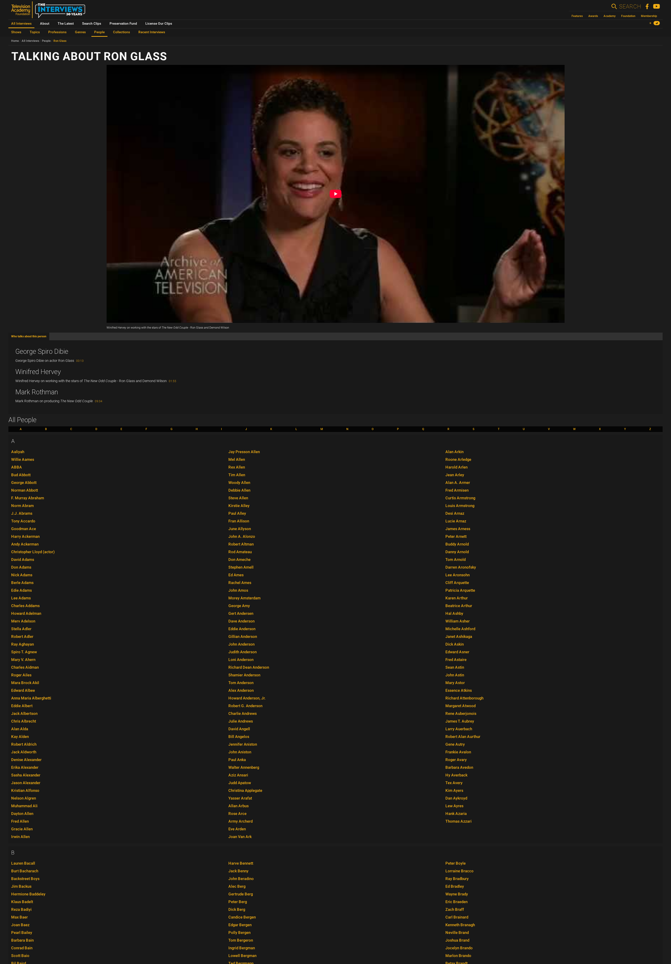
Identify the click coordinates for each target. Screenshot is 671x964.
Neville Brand (457, 932)
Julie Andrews (240, 721)
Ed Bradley (454, 886)
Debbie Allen (239, 490)
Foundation (628, 16)
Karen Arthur (456, 598)
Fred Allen (20, 821)
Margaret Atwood (460, 706)
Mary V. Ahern (23, 659)
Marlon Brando (458, 956)
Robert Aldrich (24, 744)
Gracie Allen (22, 829)
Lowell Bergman (242, 956)
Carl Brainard (456, 917)
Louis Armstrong (459, 506)
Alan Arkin (454, 452)
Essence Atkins (458, 690)
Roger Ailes (21, 675)
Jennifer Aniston (242, 744)
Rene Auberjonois (460, 713)
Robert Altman (241, 544)
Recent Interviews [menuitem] (151, 32)
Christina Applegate (245, 790)
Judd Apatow (239, 783)
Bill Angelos (238, 736)
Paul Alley (237, 513)
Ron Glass (59, 41)
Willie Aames (22, 459)
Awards (593, 16)
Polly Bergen (239, 932)
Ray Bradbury (457, 879)
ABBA (16, 467)
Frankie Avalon (458, 752)
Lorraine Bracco (459, 871)
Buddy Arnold (457, 544)
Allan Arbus (238, 806)
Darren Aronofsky (460, 567)
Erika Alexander (24, 767)
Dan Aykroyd (456, 798)
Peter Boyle (455, 863)
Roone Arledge (458, 459)
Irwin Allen (20, 837)
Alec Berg (237, 886)
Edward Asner (457, 652)
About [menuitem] (44, 24)
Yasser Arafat (240, 798)
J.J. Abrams (21, 513)
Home (15, 41)
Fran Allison (238, 521)
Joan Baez (20, 925)
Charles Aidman (25, 667)
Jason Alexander (25, 783)
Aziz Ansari (238, 775)
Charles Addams (25, 606)
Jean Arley (454, 475)
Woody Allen (239, 482)
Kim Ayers (454, 790)
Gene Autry (455, 744)
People (46, 41)
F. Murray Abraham (27, 498)
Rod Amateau (240, 552)
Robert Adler (22, 636)
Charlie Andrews (242, 713)
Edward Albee (23, 690)
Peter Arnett (456, 536)
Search (630, 6)
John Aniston (239, 752)
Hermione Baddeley (28, 894)
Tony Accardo (23, 521)
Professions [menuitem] (57, 32)
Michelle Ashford (460, 629)
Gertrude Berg (240, 894)
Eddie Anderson (241, 629)
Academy (610, 16)
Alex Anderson (241, 690)
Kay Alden (20, 736)
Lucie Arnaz (455, 521)
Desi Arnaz (454, 513)
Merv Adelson (23, 621)
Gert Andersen (240, 613)
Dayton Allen (22, 813)
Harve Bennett (240, 863)
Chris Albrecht (23, 721)
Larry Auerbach (458, 729)
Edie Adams (21, 590)
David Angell (239, 729)
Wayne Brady (456, 894)
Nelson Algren (23, 798)
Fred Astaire (456, 659)
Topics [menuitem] (35, 32)
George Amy (239, 606)
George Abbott (24, 482)
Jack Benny (238, 871)
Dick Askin (454, 644)
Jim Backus (21, 886)
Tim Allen (236, 475)
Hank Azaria (456, 813)
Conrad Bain (22, 948)
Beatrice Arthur (458, 606)
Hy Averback (456, 775)
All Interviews (30, 41)
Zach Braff (454, 909)
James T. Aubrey (459, 721)
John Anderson (241, 644)
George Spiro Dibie (41, 351)
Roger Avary (456, 760)
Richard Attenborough (464, 698)
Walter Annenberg (243, 767)
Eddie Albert (22, 706)
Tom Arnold (455, 559)
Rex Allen (236, 467)
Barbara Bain (22, 940)
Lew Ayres (454, 806)
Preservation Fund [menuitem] (123, 24)
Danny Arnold (457, 552)
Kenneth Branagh (460, 925)
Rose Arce (237, 813)
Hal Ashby (454, 613)
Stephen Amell (241, 567)
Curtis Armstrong (460, 498)
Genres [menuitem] (80, 32)
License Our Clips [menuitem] (158, 24)
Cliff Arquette (457, 582)
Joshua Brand (457, 940)
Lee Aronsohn (457, 575)
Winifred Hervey (38, 372)
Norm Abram (22, 506)
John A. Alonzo (241, 536)
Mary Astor (455, 683)
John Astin (454, 675)
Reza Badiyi (21, 909)
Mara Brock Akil (25, 683)
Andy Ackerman (25, 544)
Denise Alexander (26, 760)
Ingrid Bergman (241, 948)
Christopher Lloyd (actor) (33, 552)
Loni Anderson (241, 659)
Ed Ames (236, 575)
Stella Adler (21, 629)
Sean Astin (454, 667)
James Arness (457, 529)
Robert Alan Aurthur (462, 736)
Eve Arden (237, 829)
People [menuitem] (99, 32)
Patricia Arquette (460, 590)
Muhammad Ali (24, 806)
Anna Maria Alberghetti (31, 698)
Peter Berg (237, 902)
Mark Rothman (36, 392)
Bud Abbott (21, 475)
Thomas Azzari (458, 821)
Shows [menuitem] (16, 32)
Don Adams (21, 567)
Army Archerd (240, 821)
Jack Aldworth (23, 752)
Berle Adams (22, 582)
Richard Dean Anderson (248, 667)
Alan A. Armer (457, 482)
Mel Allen (236, 459)
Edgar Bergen (240, 925)
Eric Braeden (456, 902)
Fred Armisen (457, 490)
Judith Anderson (242, 652)
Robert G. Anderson (245, 706)
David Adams (22, 559)
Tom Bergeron (240, 940)
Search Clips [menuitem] (91, 24)
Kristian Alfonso (25, 790)
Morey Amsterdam (244, 598)
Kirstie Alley (239, 506)
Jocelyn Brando (459, 948)
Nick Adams (21, 575)
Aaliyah (17, 452)
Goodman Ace (23, 529)
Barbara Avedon (459, 767)
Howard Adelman (26, 613)
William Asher (457, 621)
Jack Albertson (24, 713)
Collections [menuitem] (121, 32)
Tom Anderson (241, 683)
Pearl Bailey (21, 932)
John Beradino (241, 879)
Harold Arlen (456, 467)
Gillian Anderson (242, 636)
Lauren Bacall (23, 863)
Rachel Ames (239, 582)
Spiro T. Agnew (24, 652)
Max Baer (19, 917)
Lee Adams (21, 598)
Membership (649, 16)
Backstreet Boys (25, 879)
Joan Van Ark (240, 837)
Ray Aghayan (22, 644)
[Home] (49, 11)
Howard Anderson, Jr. (247, 698)
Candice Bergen (242, 917)
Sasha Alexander (25, 775)
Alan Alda (19, 729)
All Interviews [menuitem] (21, 24)
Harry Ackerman (25, 536)
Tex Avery (454, 783)
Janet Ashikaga (458, 636)
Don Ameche (239, 559)
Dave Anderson (241, 621)
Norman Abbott (24, 490)
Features (577, 16)
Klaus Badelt (22, 902)
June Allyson (239, 529)
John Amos (238, 590)
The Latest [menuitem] (66, 24)
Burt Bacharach (24, 871)
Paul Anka (237, 760)
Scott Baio (20, 956)
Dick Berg (236, 909)
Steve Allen (238, 498)
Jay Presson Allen (244, 452)
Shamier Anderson (244, 675)
